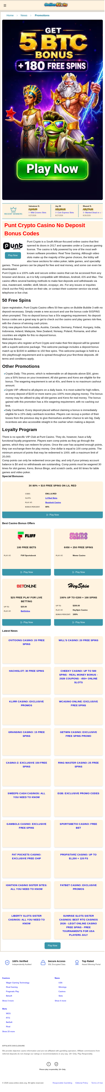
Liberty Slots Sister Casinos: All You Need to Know (26, 919)
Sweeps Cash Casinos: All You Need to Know (26, 795)
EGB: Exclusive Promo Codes (78, 793)
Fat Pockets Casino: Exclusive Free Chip (26, 856)
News (24, 15)
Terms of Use (97, 1083)
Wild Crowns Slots (32, 212)
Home (10, 15)
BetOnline (25, 611)
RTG (8, 1018)
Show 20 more (8, 1031)
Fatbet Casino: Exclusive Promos (78, 887)
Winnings (62, 987)
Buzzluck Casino (53, 502)
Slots (61, 996)
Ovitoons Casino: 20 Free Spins (26, 642)
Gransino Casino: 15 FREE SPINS (26, 734)
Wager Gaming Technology (17, 983)
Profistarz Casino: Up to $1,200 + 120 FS (78, 856)
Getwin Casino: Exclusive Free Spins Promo (78, 734)
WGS (8, 1013)
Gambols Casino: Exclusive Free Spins (26, 826)
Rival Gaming (12, 987)
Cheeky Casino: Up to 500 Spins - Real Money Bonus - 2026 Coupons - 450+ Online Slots (78, 677)
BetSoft (9, 1022)
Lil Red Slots (51, 498)
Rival (8, 1026)
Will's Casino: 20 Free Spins (78, 640)
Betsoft (9, 996)
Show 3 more (8, 1001)
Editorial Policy (81, 1083)
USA (60, 983)
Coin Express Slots (59, 212)
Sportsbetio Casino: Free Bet (78, 826)
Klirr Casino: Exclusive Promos (26, 703)
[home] (56, 8)
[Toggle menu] (5, 5)
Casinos (6, 978)
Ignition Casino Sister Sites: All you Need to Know (26, 887)
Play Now (13, 255)
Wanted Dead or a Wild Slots (90, 212)
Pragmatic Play (12, 991)
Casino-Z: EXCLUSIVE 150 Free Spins (26, 764)
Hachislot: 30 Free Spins (26, 671)
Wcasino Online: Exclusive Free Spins (78, 703)
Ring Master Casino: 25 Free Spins (78, 764)
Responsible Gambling (62, 1083)
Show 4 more (60, 1001)
